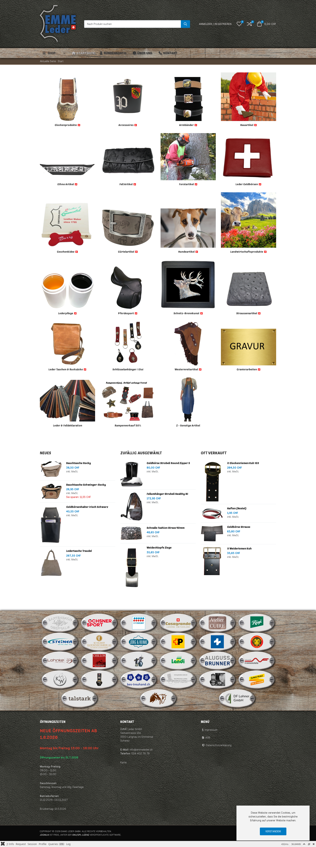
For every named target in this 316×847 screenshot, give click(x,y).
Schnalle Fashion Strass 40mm (166, 527)
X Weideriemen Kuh (239, 548)
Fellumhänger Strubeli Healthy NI (167, 493)
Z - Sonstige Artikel (188, 425)
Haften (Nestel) (236, 508)
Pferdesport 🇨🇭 (128, 313)
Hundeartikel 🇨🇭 (188, 251)
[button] (239, 24)
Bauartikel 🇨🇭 (248, 124)
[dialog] (273, 823)
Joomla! (44, 834)
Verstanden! (273, 831)
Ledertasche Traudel (79, 550)
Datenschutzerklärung (219, 745)
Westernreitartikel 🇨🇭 (188, 369)
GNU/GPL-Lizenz (80, 834)
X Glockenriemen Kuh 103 (243, 463)
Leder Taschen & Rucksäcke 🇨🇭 (67, 369)
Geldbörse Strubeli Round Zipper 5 (168, 463)
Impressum (211, 730)
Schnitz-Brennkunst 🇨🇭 (188, 313)
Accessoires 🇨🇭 (127, 124)
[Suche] (185, 24)
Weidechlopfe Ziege (159, 547)
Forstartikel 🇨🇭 (188, 184)
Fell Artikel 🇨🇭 (127, 184)
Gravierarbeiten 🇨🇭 (249, 369)
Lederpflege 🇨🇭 (67, 313)
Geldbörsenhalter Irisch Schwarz (87, 506)
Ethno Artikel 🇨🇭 (67, 184)
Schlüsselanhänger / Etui (127, 369)
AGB (207, 737)
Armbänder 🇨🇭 (188, 124)
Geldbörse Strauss (238, 526)
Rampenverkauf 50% (128, 425)
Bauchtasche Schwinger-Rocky (86, 484)
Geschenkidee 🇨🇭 (67, 251)
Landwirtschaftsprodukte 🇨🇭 (248, 251)
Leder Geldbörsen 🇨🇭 (249, 184)
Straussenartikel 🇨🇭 (248, 313)
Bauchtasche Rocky (78, 463)
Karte (123, 762)
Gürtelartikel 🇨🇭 (128, 251)
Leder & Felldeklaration (67, 425)
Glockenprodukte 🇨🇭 (67, 124)
